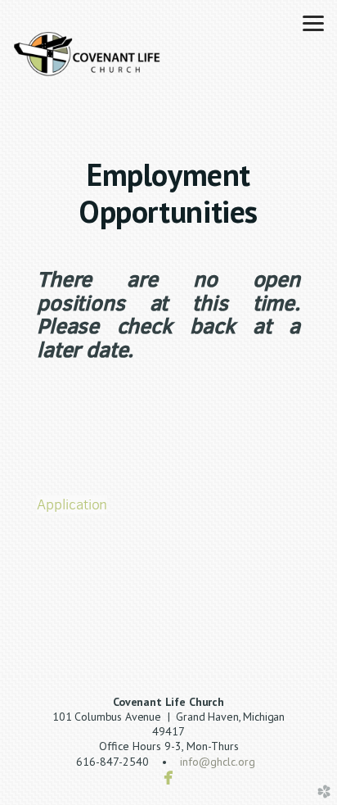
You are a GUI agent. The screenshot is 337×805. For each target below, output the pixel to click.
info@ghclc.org (217, 761)
